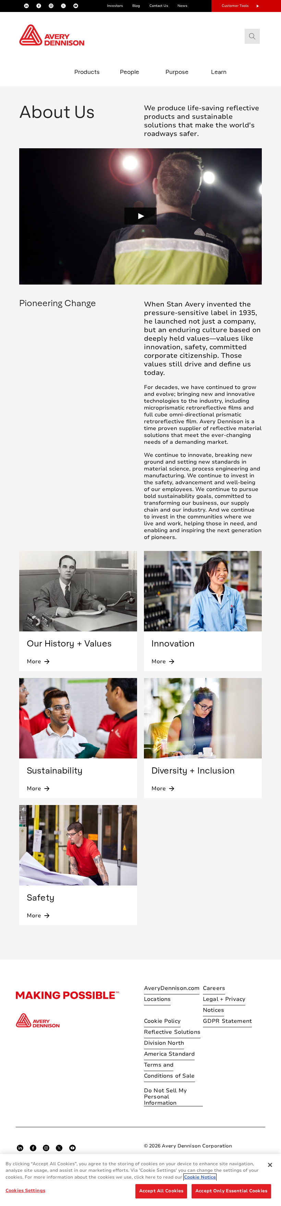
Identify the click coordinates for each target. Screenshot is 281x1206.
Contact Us (158, 5)
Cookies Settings (25, 1191)
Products (87, 71)
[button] (140, 216)
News (182, 5)
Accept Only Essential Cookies (231, 1191)
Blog (136, 5)
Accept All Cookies (161, 1191)
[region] (140, 1180)
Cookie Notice (200, 1177)
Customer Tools (235, 5)
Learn (219, 71)
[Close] (270, 1164)
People (129, 71)
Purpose (177, 71)
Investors (115, 5)
